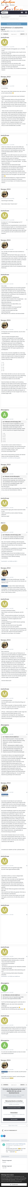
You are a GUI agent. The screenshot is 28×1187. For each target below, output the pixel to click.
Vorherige (5, 34)
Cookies (8, 1176)
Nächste (22, 34)
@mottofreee (4, 585)
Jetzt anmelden (14, 1119)
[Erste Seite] (2, 34)
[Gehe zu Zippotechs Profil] (3, 1144)
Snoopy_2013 (6, 31)
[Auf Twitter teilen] (2, 1136)
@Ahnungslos (5, 794)
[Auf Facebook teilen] (4, 1136)
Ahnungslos (5, 410)
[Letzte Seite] (26, 34)
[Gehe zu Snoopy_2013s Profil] (4, 81)
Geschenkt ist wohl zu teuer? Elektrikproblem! (16, 1143)
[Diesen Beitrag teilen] (26, 46)
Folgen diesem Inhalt (12, 1125)
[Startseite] (2, 16)
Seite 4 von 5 (14, 34)
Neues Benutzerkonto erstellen (14, 1107)
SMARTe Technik (20, 31)
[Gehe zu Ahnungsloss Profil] (4, 414)
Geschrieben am (7, 46)
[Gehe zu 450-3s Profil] (4, 527)
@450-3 (3, 579)
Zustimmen (14, 1184)
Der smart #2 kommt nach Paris (14, 23)
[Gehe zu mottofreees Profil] (4, 42)
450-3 (3, 523)
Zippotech (10, 1145)
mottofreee (5, 37)
